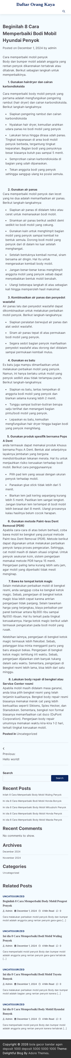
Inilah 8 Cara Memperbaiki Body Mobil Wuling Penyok (32, 794)
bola (32, 1044)
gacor (40, 1044)
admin (52, 48)
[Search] (63, 11)
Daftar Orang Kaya (35, 4)
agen (59, 1044)
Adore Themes (38, 1053)
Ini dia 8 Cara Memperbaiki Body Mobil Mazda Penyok (32, 819)
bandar (50, 1044)
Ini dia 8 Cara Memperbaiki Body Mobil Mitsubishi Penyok (34, 807)
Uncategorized (27, 734)
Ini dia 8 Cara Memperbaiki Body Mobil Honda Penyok (32, 813)
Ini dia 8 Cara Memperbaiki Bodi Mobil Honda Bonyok (32, 801)
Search (8, 773)
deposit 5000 (31, 1049)
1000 (52, 1049)
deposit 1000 (12, 1049)
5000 (44, 1049)
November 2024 (12, 857)
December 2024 (11, 851)
